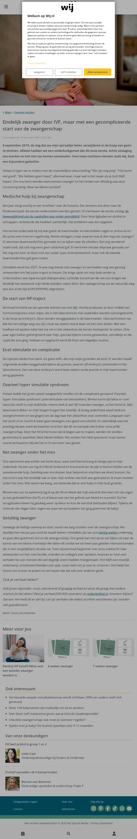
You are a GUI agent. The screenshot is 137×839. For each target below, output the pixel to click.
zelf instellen (68, 72)
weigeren (39, 72)
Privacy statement (36, 63)
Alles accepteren (98, 72)
